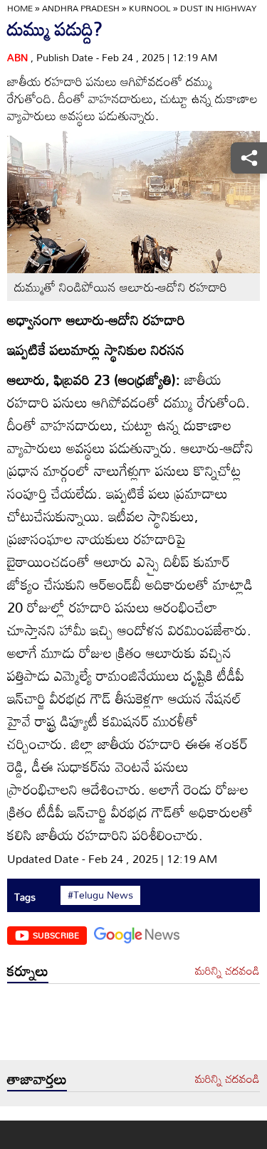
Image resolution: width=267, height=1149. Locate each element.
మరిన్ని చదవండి (227, 971)
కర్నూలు (27, 970)
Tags (25, 896)
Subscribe (56, 934)
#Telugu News (100, 895)
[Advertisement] (133, 1025)
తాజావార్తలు (37, 1078)
